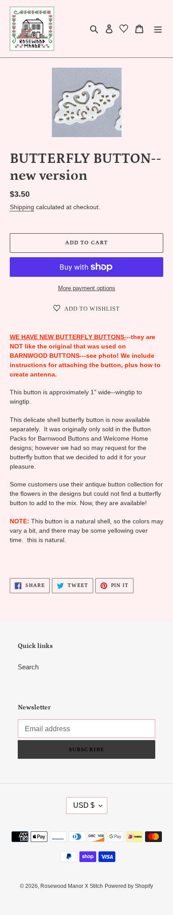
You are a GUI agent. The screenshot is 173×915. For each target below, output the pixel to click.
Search (28, 667)
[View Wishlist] (123, 30)
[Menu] (158, 28)
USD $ (83, 805)
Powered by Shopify (129, 886)
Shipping (22, 207)
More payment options (86, 288)
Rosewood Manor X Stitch (71, 886)
